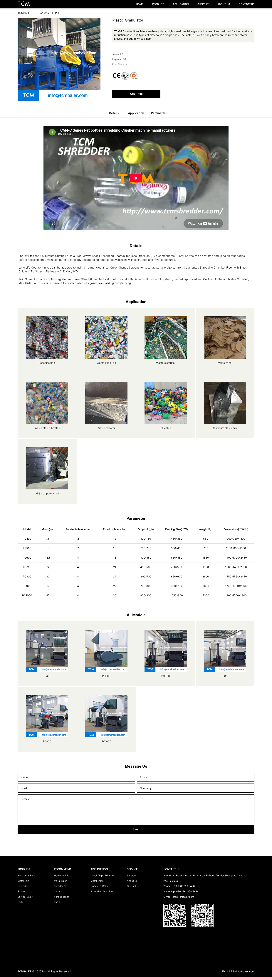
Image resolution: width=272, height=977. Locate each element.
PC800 (225, 676)
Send (136, 829)
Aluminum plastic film (225, 428)
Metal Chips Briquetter (103, 875)
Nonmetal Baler (99, 886)
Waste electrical (165, 362)
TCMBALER (24, 12)
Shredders (24, 886)
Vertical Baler (25, 896)
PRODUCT (158, 4)
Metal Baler (24, 880)
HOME (139, 4)
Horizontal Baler (27, 875)
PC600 (165, 676)
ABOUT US (223, 4)
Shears (22, 891)
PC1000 (106, 741)
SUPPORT (203, 4)
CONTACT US (246, 4)
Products (43, 12)
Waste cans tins (106, 362)
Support (131, 875)
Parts (20, 901)
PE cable (165, 428)
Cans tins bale (47, 362)
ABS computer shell (47, 493)
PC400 (47, 676)
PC (57, 12)
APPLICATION (181, 4)
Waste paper (224, 362)
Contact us (133, 886)
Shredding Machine (101, 891)
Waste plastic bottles (47, 428)
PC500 (106, 676)
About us (132, 880)
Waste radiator (106, 428)
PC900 (47, 741)
